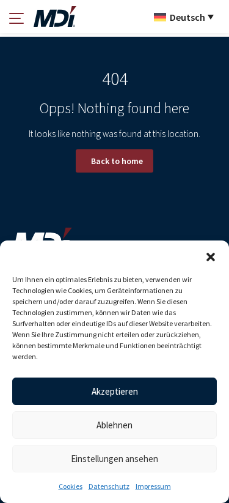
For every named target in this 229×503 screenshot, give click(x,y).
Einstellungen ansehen (114, 458)
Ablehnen (114, 425)
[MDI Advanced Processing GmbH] (55, 16)
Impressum (153, 486)
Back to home (117, 160)
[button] (211, 256)
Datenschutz (109, 486)
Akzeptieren (115, 391)
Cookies (70, 486)
